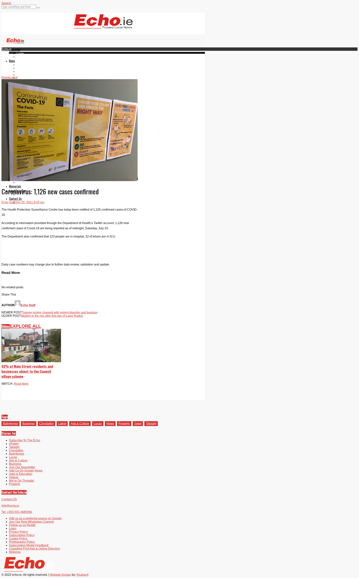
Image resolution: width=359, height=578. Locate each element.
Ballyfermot (23, 71)
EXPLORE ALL (25, 326)
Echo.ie (6, 49)
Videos (21, 78)
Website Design (60, 574)
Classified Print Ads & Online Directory (34, 548)
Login (20, 53)
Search (6, 3)
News (12, 61)
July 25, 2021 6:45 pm (29, 202)
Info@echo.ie (10, 505)
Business (28, 423)
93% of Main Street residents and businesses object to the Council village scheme (27, 371)
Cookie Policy (18, 538)
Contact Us (15, 198)
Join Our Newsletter (22, 467)
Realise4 (82, 574)
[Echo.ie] (103, 25)
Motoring (15, 552)
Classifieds (23, 182)
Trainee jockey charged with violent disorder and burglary (60, 312)
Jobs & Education (20, 474)
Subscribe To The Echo (24, 440)
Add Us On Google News (25, 470)
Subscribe (14, 49)
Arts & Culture (80, 423)
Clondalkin (23, 68)
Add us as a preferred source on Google (35, 518)
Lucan (20, 74)
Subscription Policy (22, 535)
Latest (62, 423)
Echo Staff (8, 202)
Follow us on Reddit (22, 525)
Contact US (9, 499)
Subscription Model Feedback (29, 545)
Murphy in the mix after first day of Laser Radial (52, 315)
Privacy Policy (18, 531)
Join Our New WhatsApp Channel (31, 521)
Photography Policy (22, 541)
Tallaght (21, 64)
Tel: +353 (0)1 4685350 (16, 512)
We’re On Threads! (21, 480)
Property (124, 423)
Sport (137, 423)
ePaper (21, 56)
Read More (21, 383)
